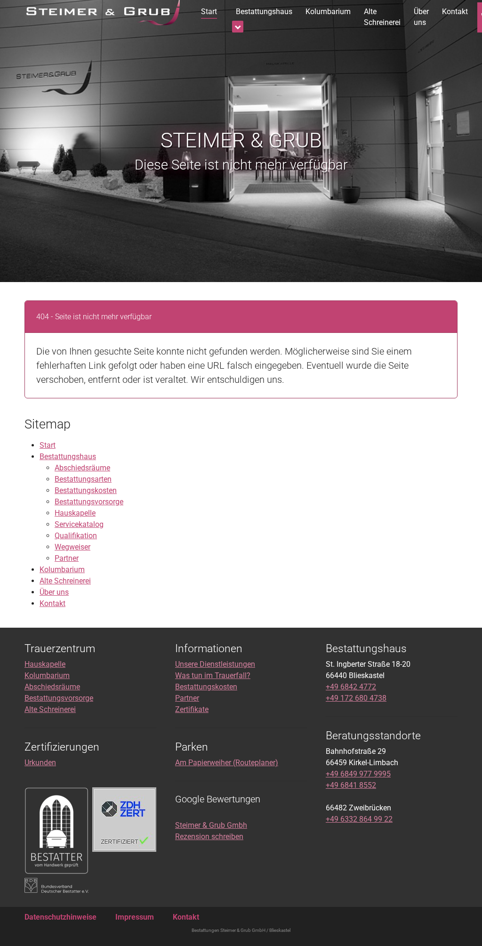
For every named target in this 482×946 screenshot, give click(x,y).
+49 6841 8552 (351, 785)
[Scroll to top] (461, 925)
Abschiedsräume (82, 467)
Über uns (54, 592)
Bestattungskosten (86, 490)
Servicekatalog (79, 524)
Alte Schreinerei (65, 580)
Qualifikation (76, 535)
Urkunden (40, 762)
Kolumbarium (62, 569)
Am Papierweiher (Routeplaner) (226, 762)
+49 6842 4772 (351, 686)
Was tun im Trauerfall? (212, 675)
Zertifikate (192, 709)
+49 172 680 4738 (356, 698)
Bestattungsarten (83, 479)
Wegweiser (72, 546)
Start (48, 445)
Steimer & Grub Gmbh (211, 825)
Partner (67, 558)
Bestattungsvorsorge (89, 501)
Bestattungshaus (68, 456)
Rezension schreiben (209, 836)
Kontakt (52, 603)
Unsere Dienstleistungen (215, 664)
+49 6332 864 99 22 (359, 819)
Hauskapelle (75, 513)
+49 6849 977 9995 (358, 773)
